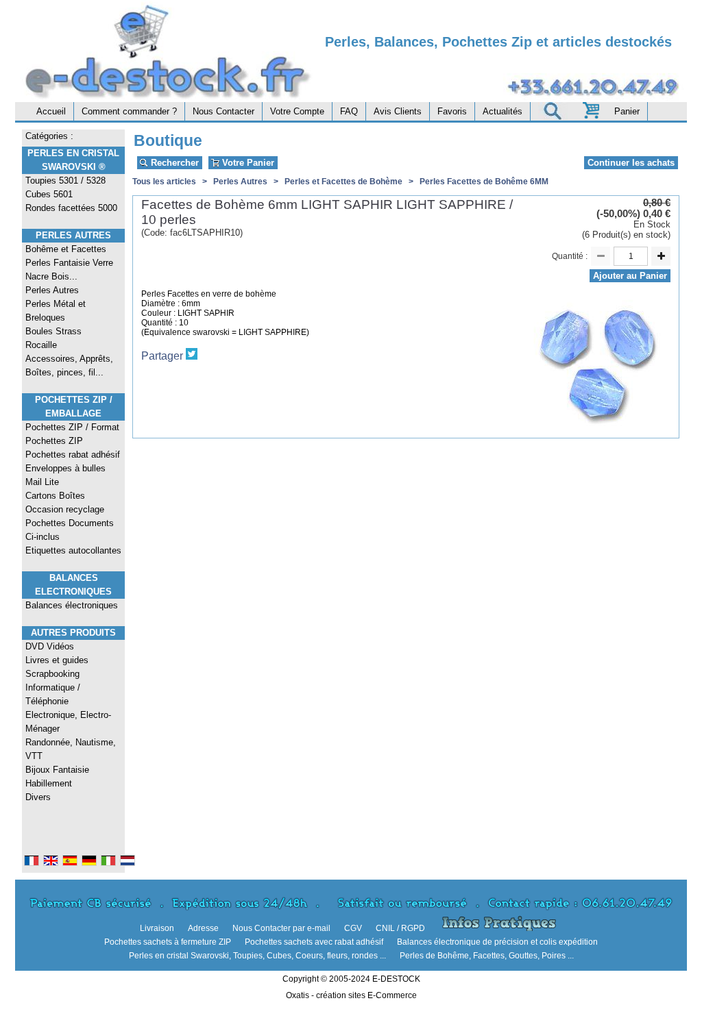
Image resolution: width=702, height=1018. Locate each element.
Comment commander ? (129, 111)
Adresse (203, 928)
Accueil (51, 111)
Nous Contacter (223, 111)
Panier (627, 111)
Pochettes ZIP (54, 441)
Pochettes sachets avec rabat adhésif (314, 942)
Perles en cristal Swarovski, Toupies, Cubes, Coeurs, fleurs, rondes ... (257, 955)
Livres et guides (56, 660)
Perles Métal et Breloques (55, 311)
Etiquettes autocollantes (73, 550)
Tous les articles (164, 181)
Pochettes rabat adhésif (72, 454)
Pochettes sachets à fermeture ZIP (167, 942)
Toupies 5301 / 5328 (65, 180)
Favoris (452, 111)
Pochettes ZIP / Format (72, 427)
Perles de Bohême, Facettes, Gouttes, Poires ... (487, 955)
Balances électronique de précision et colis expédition (497, 942)
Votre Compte (297, 111)
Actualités (502, 111)
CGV (353, 928)
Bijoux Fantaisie (57, 770)
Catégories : (49, 136)
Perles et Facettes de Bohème (343, 181)
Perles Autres (73, 235)
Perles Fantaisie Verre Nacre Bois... (69, 270)
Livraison (157, 928)
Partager (162, 356)
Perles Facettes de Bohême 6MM (484, 181)
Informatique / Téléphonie (52, 694)
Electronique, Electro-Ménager (68, 722)
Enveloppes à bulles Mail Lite (65, 475)
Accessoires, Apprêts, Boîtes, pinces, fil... (69, 365)
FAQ (349, 111)
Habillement (48, 783)
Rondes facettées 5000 (71, 208)
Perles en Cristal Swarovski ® (73, 160)
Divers (38, 797)
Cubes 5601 (49, 194)
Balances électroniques (71, 605)
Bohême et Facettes (65, 249)
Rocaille (41, 345)
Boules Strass (53, 331)
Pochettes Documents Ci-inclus (69, 530)
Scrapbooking (52, 674)
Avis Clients (398, 111)
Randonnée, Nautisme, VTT (70, 749)
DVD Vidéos (49, 646)
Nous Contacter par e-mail (281, 928)
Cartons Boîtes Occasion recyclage (64, 502)
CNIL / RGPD (400, 928)
